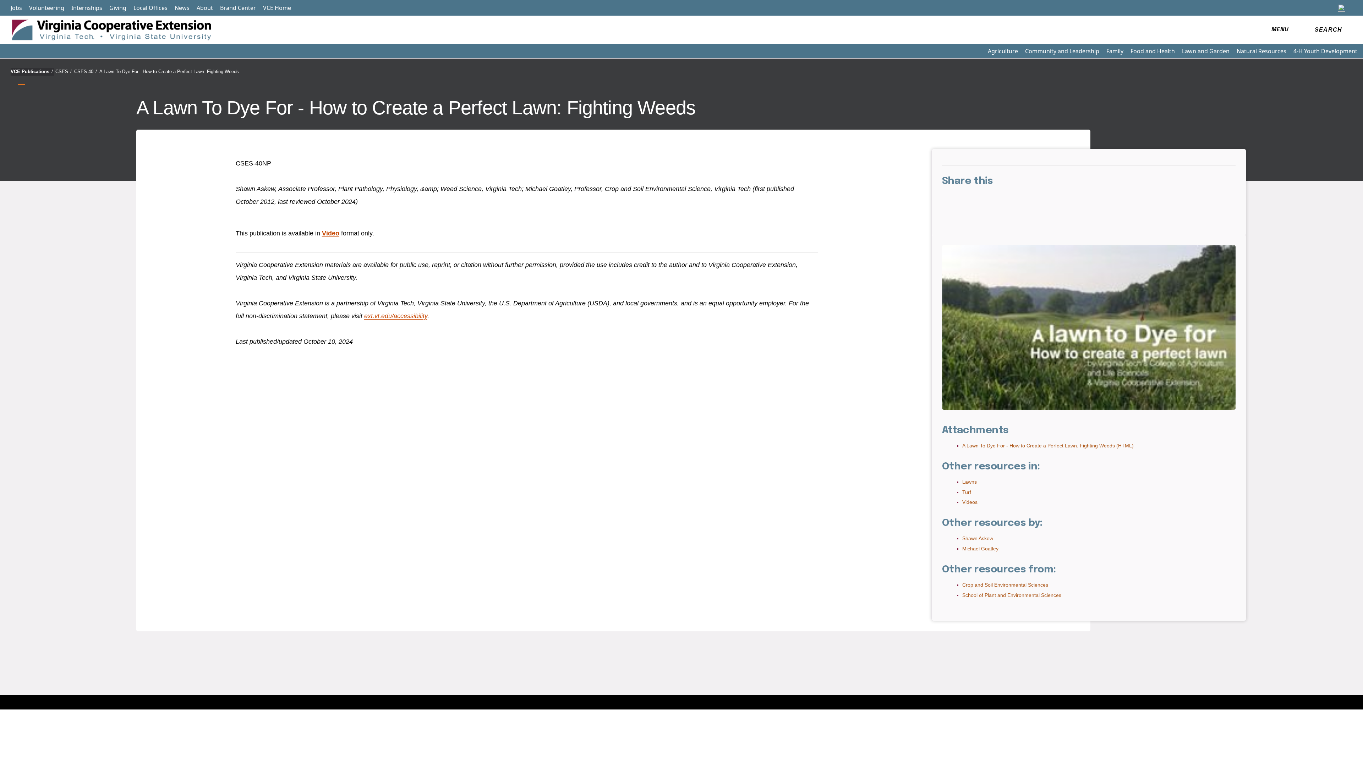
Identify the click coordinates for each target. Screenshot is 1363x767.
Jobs (16, 8)
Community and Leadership (1062, 51)
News (182, 8)
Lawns (969, 482)
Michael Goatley (980, 548)
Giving (117, 8)
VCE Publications (32, 71)
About (205, 8)
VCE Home (277, 8)
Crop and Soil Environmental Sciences (1005, 585)
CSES (63, 71)
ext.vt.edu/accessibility (395, 316)
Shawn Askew (977, 538)
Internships (86, 8)
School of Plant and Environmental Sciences (1011, 595)
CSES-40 (85, 71)
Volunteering (46, 8)
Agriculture (1003, 51)
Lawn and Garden (1206, 51)
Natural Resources (1261, 51)
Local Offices (150, 8)
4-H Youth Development (1325, 51)
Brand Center (238, 8)
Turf (966, 492)
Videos (970, 502)
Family (1114, 51)
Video (330, 233)
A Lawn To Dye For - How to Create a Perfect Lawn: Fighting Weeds (169, 71)
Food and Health (1153, 51)
